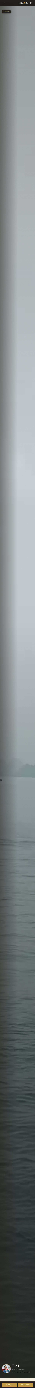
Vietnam (6, 11)
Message (9, 1385)
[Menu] (3, 3)
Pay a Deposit (25, 1385)
